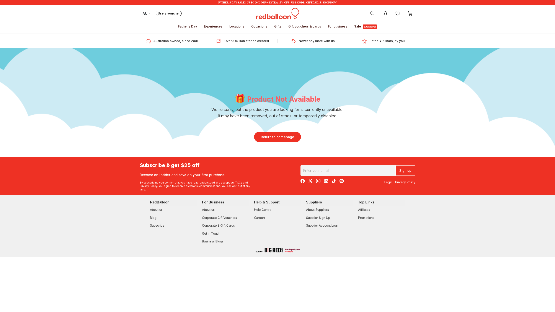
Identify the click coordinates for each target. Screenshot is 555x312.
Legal (388, 182)
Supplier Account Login (322, 225)
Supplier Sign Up (318, 217)
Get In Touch (211, 233)
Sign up (405, 170)
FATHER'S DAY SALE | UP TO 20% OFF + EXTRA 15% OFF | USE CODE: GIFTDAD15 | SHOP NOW (277, 2)
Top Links (366, 202)
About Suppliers (317, 209)
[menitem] (397, 13)
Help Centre (262, 209)
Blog (153, 217)
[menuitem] (372, 13)
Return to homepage (277, 137)
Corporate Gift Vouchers (219, 217)
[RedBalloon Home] (277, 13)
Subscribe (157, 225)
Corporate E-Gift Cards (218, 225)
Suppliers (314, 202)
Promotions (366, 217)
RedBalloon (160, 202)
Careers (260, 217)
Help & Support (266, 202)
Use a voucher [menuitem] (170, 13)
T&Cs (238, 182)
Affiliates (364, 209)
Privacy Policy (148, 186)
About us (156, 209)
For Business (213, 202)
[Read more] (149, 41)
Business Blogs (213, 241)
